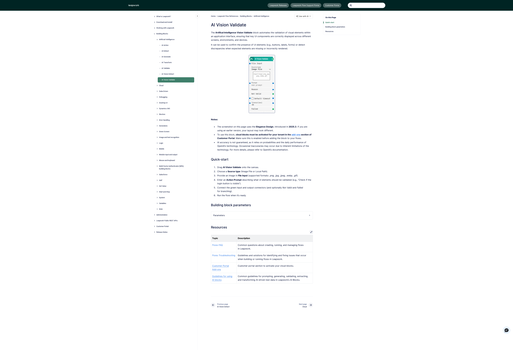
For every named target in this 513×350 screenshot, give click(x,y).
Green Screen (164, 132)
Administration (161, 215)
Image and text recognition (169, 137)
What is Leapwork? (163, 17)
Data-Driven (163, 91)
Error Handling (164, 120)
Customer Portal (332, 5)
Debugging (163, 97)
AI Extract (165, 51)
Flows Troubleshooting (223, 255)
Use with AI (303, 16)
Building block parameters (335, 27)
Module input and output (168, 155)
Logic (161, 143)
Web (161, 209)
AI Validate (166, 68)
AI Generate (166, 57)
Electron (162, 114)
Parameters (219, 215)
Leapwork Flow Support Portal (306, 5)
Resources (329, 31)
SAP (160, 180)
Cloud (161, 86)
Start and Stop (164, 192)
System (162, 198)
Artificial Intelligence (166, 40)
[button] (506, 330)
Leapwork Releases (278, 5)
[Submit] (351, 5)
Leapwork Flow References (227, 16)
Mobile (161, 149)
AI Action (165, 45)
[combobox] (366, 5)
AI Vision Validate (168, 80)
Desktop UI (163, 103)
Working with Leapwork (165, 28)
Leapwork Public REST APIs (167, 221)
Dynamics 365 (164, 109)
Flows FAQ (217, 245)
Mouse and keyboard (167, 160)
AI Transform (167, 63)
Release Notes (162, 232)
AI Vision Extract (168, 74)
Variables (162, 203)
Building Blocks (162, 34)
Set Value (162, 186)
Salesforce (163, 175)
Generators (163, 126)
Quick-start (329, 22)
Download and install (164, 22)
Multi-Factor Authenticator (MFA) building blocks (171, 167)
